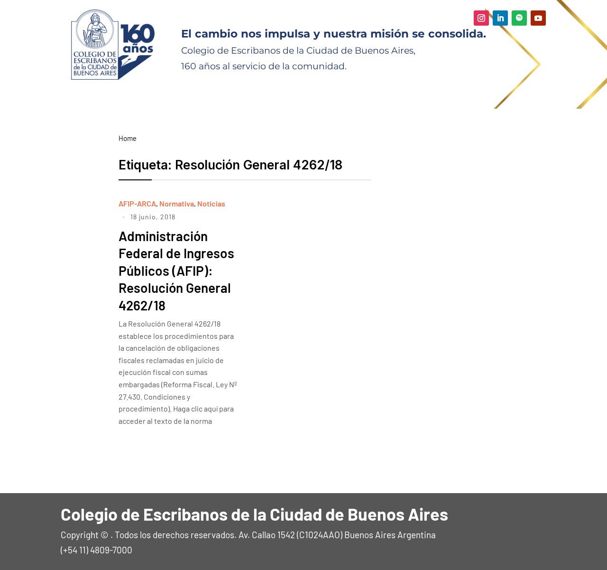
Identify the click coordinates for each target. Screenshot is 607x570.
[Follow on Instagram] (481, 18)
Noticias (211, 203)
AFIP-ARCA (137, 203)
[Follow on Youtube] (538, 18)
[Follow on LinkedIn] (500, 18)
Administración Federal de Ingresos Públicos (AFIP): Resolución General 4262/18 (176, 270)
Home (128, 138)
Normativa (176, 203)
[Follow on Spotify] (519, 18)
